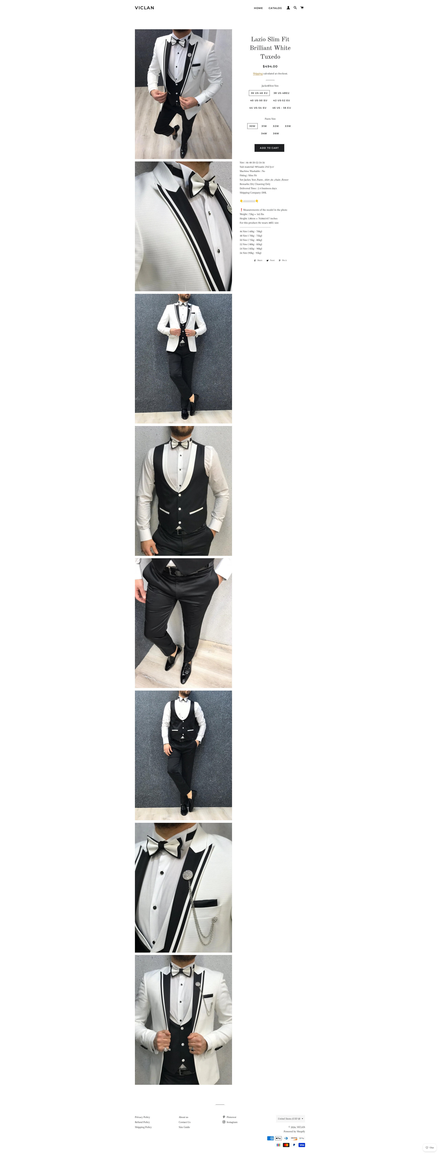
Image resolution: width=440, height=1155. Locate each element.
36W (276, 133)
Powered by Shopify (294, 1131)
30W (252, 126)
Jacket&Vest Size (270, 85)
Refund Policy (142, 1122)
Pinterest (231, 1117)
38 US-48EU (281, 93)
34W (264, 133)
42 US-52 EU (281, 100)
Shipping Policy (143, 1127)
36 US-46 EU (259, 93)
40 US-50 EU (258, 100)
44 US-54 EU (257, 107)
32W (276, 126)
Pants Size (270, 118)
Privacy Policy (142, 1117)
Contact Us (184, 1122)
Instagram (232, 1122)
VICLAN (144, 7)
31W (264, 126)
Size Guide (184, 1127)
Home (258, 8)
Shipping (258, 73)
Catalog (275, 8)
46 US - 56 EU (281, 107)
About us (183, 1117)
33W (288, 126)
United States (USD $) (289, 1118)
